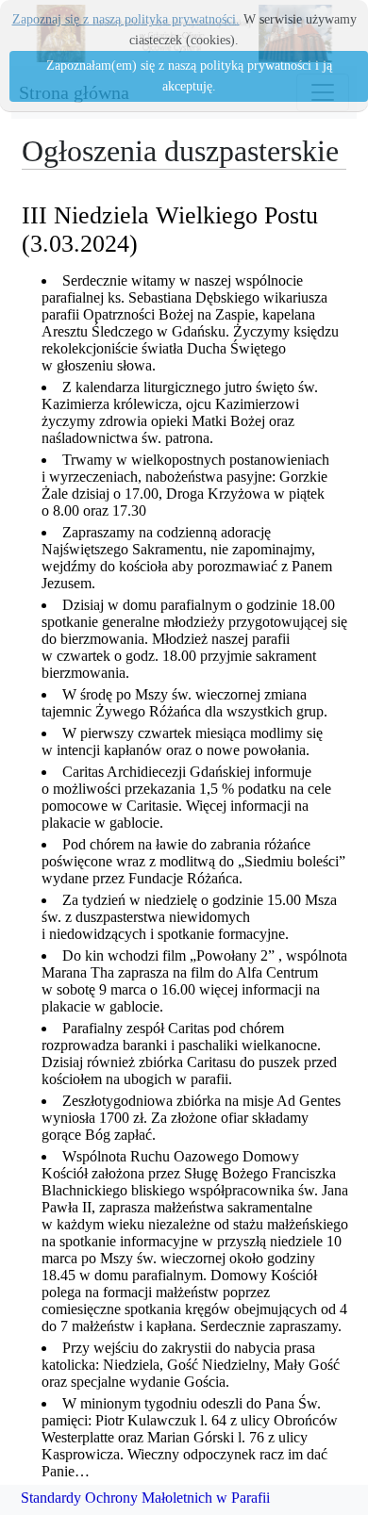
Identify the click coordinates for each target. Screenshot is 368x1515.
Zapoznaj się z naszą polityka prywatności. (126, 19)
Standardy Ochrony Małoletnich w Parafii (145, 1498)
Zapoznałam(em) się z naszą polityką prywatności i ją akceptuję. (189, 75)
